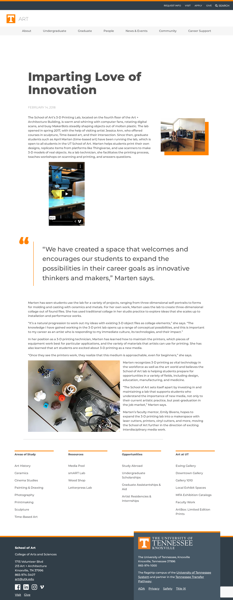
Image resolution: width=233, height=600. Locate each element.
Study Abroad (132, 466)
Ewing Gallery (186, 466)
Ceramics (21, 473)
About (26, 31)
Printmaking (24, 502)
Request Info (172, 5)
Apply (198, 5)
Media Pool (76, 466)
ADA (141, 588)
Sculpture (22, 509)
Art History (23, 466)
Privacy (154, 588)
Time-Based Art (26, 517)
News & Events (136, 31)
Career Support (199, 31)
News (38, 48)
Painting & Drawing (29, 487)
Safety (167, 588)
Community (168, 31)
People (109, 31)
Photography (24, 495)
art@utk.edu (24, 579)
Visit (188, 5)
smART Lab (76, 473)
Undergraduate (54, 31)
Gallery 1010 (184, 480)
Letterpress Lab (80, 487)
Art (24, 19)
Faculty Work (185, 502)
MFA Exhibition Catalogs (194, 495)
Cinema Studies (26, 480)
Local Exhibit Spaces (191, 487)
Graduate (85, 31)
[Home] (165, 546)
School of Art (25, 548)
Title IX (181, 588)
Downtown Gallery (189, 473)
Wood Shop (76, 480)
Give (209, 5)
